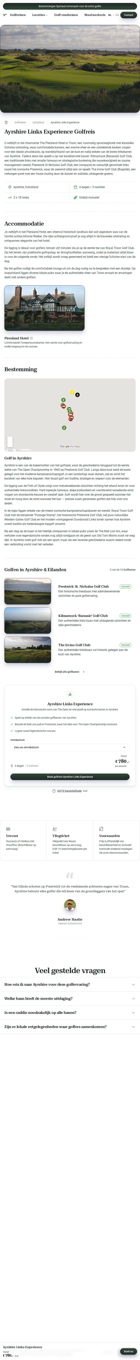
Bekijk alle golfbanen (67, 671)
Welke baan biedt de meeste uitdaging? (38, 998)
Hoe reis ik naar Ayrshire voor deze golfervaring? (47, 984)
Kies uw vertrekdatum (26, 747)
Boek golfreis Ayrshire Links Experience (70, 776)
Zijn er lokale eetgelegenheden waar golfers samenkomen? (55, 1026)
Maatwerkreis (94, 15)
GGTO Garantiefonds (69, 790)
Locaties (38, 15)
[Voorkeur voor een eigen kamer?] (31, 338)
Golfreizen (18, 15)
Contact (128, 15)
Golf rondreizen (66, 15)
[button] (70, 591)
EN (117, 15)
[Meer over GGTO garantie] (54, 791)
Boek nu (128, 1351)
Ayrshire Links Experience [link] (65, 122)
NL (110, 15)
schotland (38, 122)
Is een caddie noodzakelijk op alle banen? (40, 1012)
